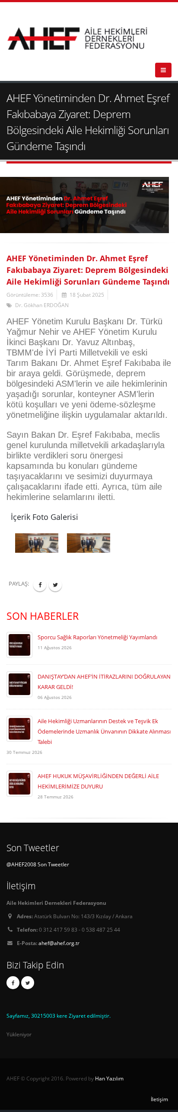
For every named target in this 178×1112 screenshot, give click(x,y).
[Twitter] (27, 982)
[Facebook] (12, 982)
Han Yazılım (109, 1078)
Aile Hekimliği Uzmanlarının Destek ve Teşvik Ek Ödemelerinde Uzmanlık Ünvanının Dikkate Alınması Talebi (104, 731)
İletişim (159, 1099)
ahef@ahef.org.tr (58, 942)
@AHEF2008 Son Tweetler (37, 864)
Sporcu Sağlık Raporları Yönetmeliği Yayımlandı (97, 637)
